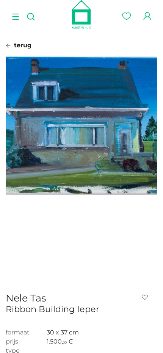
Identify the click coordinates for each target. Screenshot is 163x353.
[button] (146, 297)
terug (21, 45)
